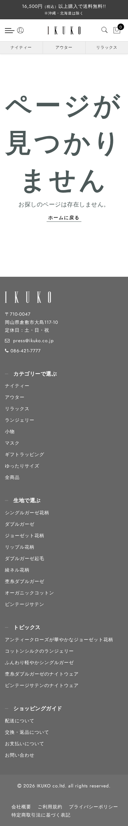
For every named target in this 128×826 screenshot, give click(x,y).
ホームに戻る (64, 217)
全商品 (12, 477)
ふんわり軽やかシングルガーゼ (39, 662)
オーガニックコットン (29, 592)
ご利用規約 (50, 806)
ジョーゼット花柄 (24, 535)
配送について (19, 720)
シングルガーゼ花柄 (27, 512)
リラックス (106, 47)
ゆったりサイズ (22, 466)
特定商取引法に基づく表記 (41, 815)
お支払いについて (24, 743)
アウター (64, 47)
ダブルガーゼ (19, 524)
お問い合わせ (19, 755)
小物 (10, 431)
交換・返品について (27, 732)
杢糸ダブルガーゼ (24, 581)
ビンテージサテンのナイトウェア (42, 685)
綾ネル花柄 (17, 570)
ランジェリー (19, 420)
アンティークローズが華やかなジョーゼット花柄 (59, 639)
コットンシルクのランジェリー (39, 651)
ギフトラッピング (24, 454)
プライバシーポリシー (93, 806)
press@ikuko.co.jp (33, 340)
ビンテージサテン (24, 604)
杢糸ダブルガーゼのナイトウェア (42, 674)
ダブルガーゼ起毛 (24, 558)
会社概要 (21, 806)
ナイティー (21, 47)
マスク (12, 443)
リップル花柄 (19, 547)
